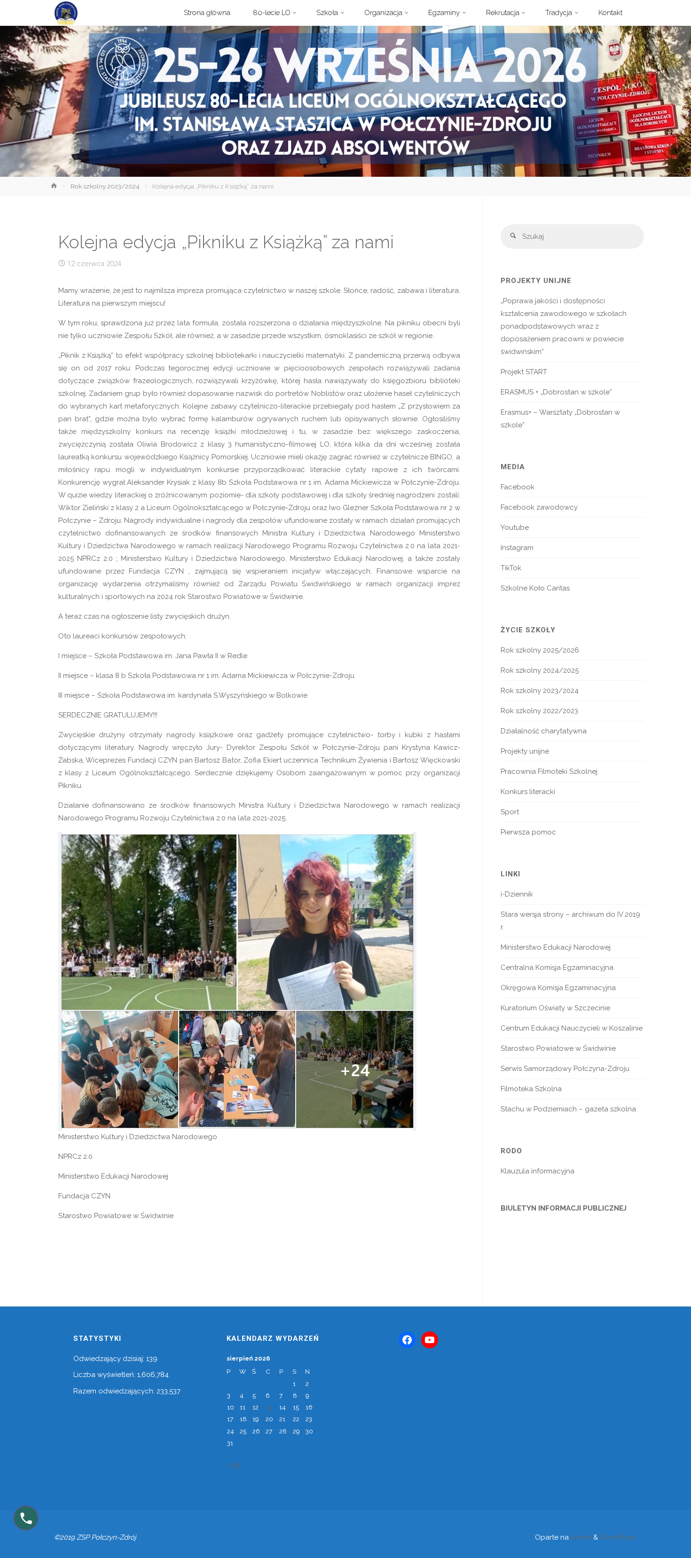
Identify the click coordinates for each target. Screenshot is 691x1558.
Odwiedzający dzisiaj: (109, 1358)
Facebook (517, 487)
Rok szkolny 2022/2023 (539, 711)
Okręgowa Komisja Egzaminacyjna (558, 988)
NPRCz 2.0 (95, 558)
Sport (510, 812)
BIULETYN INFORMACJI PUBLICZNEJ (564, 1208)
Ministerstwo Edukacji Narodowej (346, 558)
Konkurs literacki (528, 791)
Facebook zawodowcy (539, 507)
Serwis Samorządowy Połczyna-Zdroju (565, 1068)
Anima (580, 1537)
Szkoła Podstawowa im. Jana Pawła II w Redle (170, 656)
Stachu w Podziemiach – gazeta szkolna (568, 1109)
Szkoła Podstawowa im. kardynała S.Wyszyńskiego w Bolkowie (202, 695)
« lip (234, 1465)
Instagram (517, 547)
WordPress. (618, 1537)
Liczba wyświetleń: (105, 1374)
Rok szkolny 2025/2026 (540, 650)
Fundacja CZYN (158, 571)
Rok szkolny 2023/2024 (105, 186)
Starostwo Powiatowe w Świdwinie (245, 596)
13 (269, 1407)
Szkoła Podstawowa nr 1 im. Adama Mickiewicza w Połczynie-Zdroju (344, 482)
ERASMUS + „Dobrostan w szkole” (556, 392)
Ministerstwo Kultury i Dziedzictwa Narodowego (203, 558)
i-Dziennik (517, 894)
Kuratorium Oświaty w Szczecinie (555, 1008)
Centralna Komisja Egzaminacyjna (557, 967)
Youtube (515, 527)
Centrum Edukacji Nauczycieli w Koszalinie (572, 1028)
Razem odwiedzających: (115, 1391)
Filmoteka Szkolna (531, 1089)
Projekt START (524, 372)
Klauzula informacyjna (537, 1171)
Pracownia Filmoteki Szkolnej (549, 771)
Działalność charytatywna (544, 731)
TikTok (511, 568)
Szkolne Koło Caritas (535, 588)
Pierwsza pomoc (528, 832)
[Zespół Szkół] (66, 12)
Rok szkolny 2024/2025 (540, 670)
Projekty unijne (525, 751)
